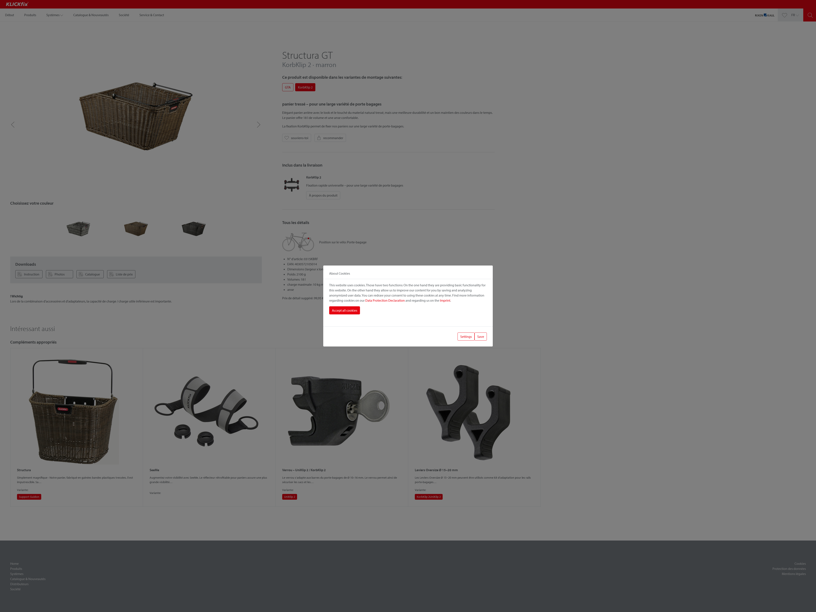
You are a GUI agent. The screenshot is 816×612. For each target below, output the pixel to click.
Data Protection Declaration (385, 300)
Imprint (445, 300)
